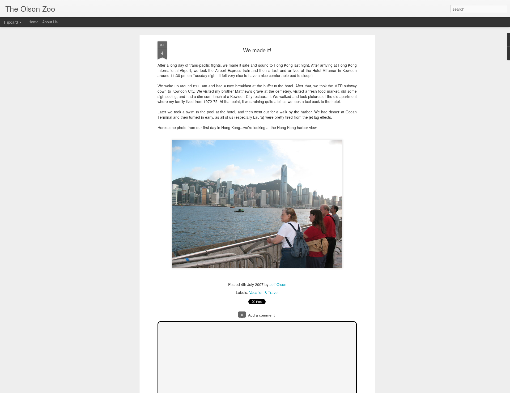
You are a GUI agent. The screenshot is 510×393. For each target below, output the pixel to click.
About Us (50, 21)
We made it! (257, 50)
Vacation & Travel (263, 292)
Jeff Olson (278, 284)
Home (33, 21)
